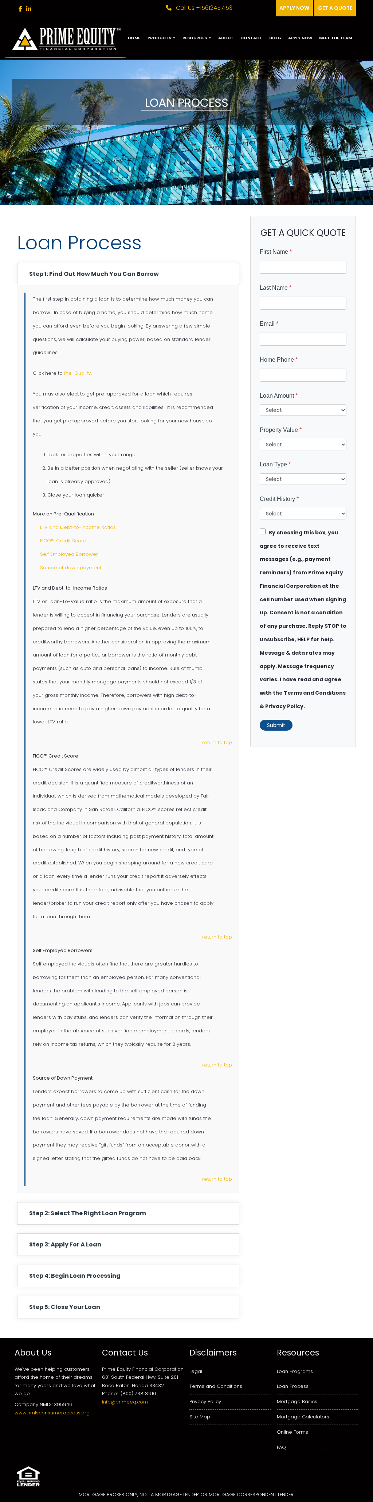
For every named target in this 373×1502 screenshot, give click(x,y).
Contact (251, 38)
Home (134, 38)
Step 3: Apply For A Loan (65, 1244)
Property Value (281, 430)
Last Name (275, 288)
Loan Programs (295, 1371)
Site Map (199, 1416)
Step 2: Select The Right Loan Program (87, 1213)
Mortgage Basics (297, 1401)
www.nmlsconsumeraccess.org (52, 1412)
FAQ (281, 1447)
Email (269, 324)
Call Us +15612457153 (203, 8)
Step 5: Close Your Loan (64, 1307)
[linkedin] (28, 9)
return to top (217, 742)
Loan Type (275, 464)
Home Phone (279, 360)
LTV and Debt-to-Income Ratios (78, 527)
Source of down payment (70, 567)
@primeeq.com (129, 1401)
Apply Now (300, 38)
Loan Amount (279, 396)
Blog (275, 38)
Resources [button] (195, 38)
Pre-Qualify (77, 373)
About (225, 38)
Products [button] (160, 38)
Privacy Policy (205, 1401)
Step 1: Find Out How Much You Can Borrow (94, 274)
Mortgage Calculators (303, 1416)
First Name (276, 252)
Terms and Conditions (215, 1386)
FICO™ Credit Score (63, 540)
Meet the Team (335, 38)
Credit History (279, 499)
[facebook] (20, 9)
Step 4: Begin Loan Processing (75, 1276)
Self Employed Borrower (69, 554)
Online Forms (292, 1432)
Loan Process (293, 1386)
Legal (195, 1371)
